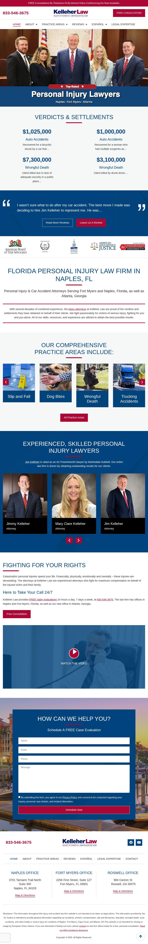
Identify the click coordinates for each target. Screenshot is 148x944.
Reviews (78, 24)
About (29, 24)
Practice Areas (53, 24)
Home (17, 24)
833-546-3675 (16, 13)
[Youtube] (139, 842)
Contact (132, 858)
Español (98, 24)
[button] (6, 382)
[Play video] (74, 653)
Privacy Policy (69, 797)
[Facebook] (131, 842)
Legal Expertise (123, 24)
